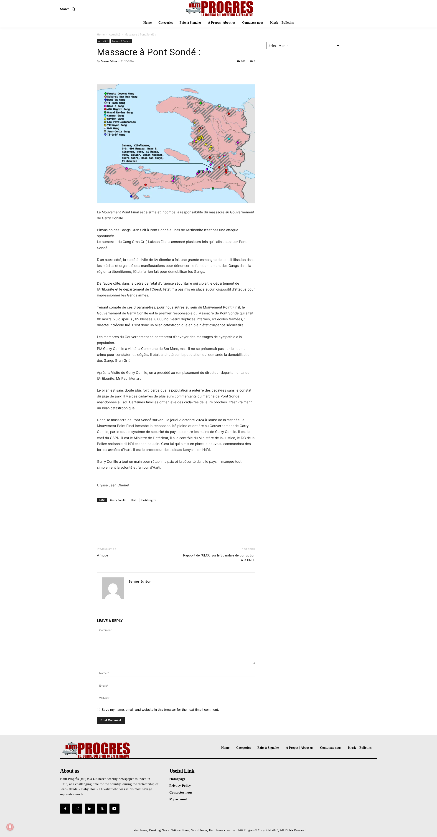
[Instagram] (77, 809)
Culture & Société (121, 41)
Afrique (102, 555)
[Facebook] (101, 71)
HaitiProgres (148, 500)
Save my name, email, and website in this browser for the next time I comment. (160, 709)
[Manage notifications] (10, 827)
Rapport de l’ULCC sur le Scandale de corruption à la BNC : (219, 557)
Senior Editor (109, 61)
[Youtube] (114, 809)
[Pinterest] (122, 71)
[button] (68, 9)
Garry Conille (118, 500)
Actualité (114, 34)
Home (101, 34)
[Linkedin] (90, 809)
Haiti (133, 500)
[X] (112, 71)
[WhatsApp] (132, 71)
